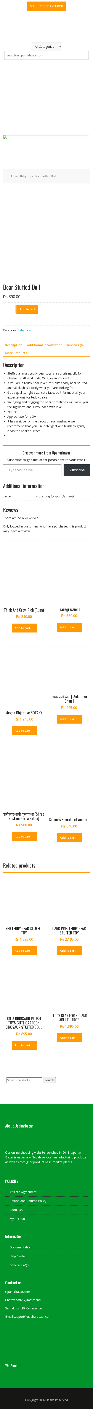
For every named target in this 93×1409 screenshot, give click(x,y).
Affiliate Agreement (23, 1192)
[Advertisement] (46, 90)
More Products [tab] (16, 353)
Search (49, 1080)
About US (16, 1210)
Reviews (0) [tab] (75, 345)
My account (18, 1219)
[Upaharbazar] (46, 138)
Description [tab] (13, 345)
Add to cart (27, 309)
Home (14, 176)
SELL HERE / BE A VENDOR (46, 6)
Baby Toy (26, 176)
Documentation (21, 1247)
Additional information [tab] (45, 345)
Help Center (18, 1256)
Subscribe (77, 470)
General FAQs (19, 1265)
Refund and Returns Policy (28, 1201)
